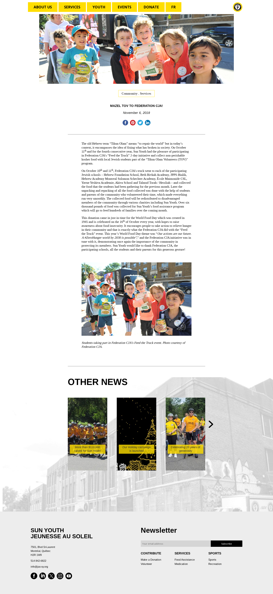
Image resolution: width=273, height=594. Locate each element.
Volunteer (146, 563)
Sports (212, 559)
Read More (80, 445)
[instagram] (60, 577)
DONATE (151, 7)
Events (124, 7)
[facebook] (34, 577)
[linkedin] (42, 577)
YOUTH (99, 7)
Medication (181, 563)
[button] (211, 425)
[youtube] (68, 577)
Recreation (214, 563)
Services (72, 7)
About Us (43, 7)
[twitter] (51, 577)
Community (130, 93)
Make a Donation (151, 559)
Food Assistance (185, 559)
